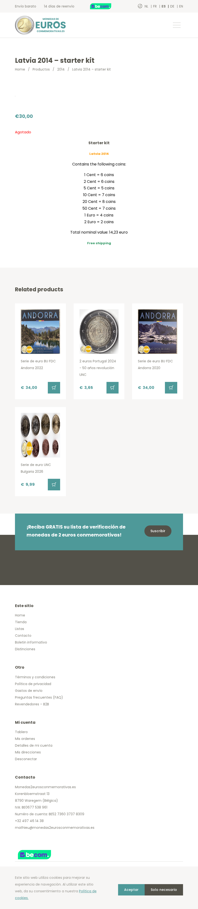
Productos (41, 69)
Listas (19, 628)
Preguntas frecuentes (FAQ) (39, 697)
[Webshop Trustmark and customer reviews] (105, 6)
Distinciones (25, 649)
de (172, 6)
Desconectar (26, 759)
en (181, 6)
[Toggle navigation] (176, 25)
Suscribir (157, 531)
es (164, 6)
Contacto (23, 635)
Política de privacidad (33, 683)
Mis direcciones (28, 752)
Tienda (21, 622)
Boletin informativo (31, 642)
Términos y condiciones (35, 677)
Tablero (21, 732)
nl (147, 6)
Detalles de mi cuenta (33, 745)
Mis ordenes (25, 738)
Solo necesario (164, 889)
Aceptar (131, 889)
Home (20, 69)
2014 (61, 69)
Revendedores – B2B (32, 704)
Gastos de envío (28, 690)
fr (155, 6)
